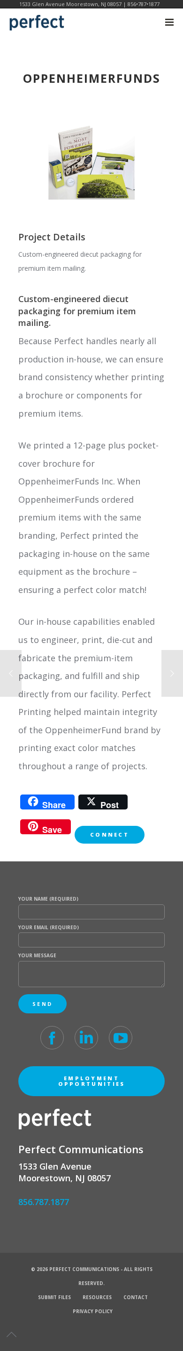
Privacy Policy (93, 1311)
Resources (97, 1297)
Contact (135, 1297)
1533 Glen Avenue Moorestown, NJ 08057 (70, 3)
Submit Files (54, 1297)
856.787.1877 (43, 1201)
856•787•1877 (144, 3)
